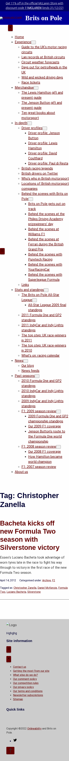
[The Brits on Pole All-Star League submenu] (34, 300)
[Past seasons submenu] (37, 376)
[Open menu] (2, 251)
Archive (46, 580)
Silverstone (34, 591)
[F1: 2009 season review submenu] (58, 411)
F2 (53, 580)
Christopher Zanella (25, 587)
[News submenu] (25, 361)
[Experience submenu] (33, 42)
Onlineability (34, 728)
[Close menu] (10, 28)
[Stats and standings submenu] (46, 290)
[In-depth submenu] (29, 123)
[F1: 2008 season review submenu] (58, 447)
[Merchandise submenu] (36, 88)
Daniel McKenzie (47, 587)
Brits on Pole (43, 18)
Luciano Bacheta (16, 591)
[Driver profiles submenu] (44, 128)
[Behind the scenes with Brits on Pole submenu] (30, 199)
